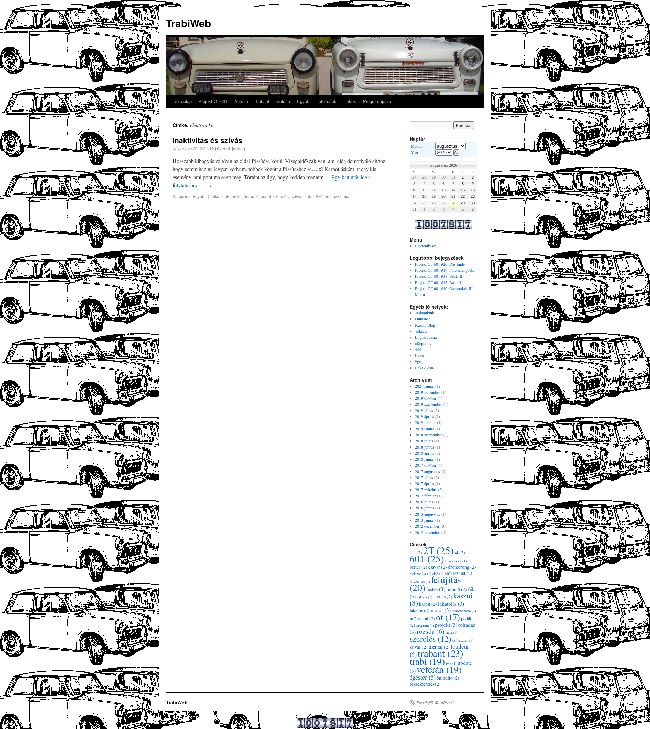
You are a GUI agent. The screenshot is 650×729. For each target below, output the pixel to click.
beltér (418, 567)
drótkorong (462, 567)
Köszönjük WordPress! (435, 702)
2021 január (424, 386)
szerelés (281, 196)
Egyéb (303, 101)
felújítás (435, 583)
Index (419, 355)
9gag (419, 361)
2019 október (425, 398)
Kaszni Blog (425, 325)
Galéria (283, 101)
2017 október (425, 465)
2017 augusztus (427, 471)
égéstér (423, 677)
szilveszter (462, 640)
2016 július (424, 501)
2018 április (424, 453)
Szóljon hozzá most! (334, 196)
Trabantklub (424, 312)
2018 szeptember (428, 434)
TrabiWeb (188, 23)
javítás (442, 596)
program (425, 625)
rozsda (431, 631)
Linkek (349, 101)
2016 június (424, 508)
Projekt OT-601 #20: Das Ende (440, 264)
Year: (415, 152)
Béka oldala (424, 367)
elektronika (231, 196)
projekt (446, 624)
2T (438, 550)
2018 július (424, 440)
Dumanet (422, 318)
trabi (308, 196)
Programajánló (377, 101)
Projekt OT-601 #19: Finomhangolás (444, 270)
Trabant (262, 101)
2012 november (427, 532)
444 (418, 349)
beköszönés (456, 561)
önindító (251, 196)
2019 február (425, 422)
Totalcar (421, 331)
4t (460, 552)
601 (427, 558)
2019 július (424, 410)
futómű (456, 589)
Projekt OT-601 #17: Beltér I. (438, 282)
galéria (424, 597)
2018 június (424, 447)
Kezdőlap (182, 101)
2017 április (424, 483)
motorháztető (464, 610)
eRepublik (423, 343)
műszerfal (422, 619)
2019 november (427, 392)
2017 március (426, 489)
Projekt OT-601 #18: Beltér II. (439, 276)
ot (448, 617)
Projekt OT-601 (213, 101)
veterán (439, 669)
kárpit (428, 604)
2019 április (424, 416)
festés (435, 588)
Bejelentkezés (426, 245)
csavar (437, 567)
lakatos (420, 610)
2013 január (424, 520)
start (451, 632)
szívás (296, 196)
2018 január (424, 459)
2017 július (424, 477)
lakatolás (451, 603)
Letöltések (326, 101)
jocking (238, 148)
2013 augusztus (427, 514)
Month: (417, 146)
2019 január (424, 428)
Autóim (241, 101)
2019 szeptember (428, 404)
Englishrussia (426, 337)
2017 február (425, 495)
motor (441, 609)
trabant (440, 653)
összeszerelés (425, 684)
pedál (266, 196)
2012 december (427, 526)
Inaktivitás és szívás (207, 140)
